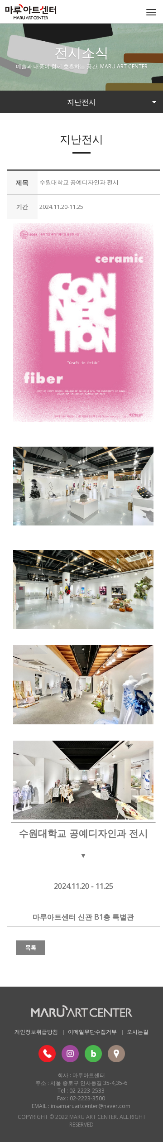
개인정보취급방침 (36, 1032)
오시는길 (138, 1032)
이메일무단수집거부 (92, 1032)
